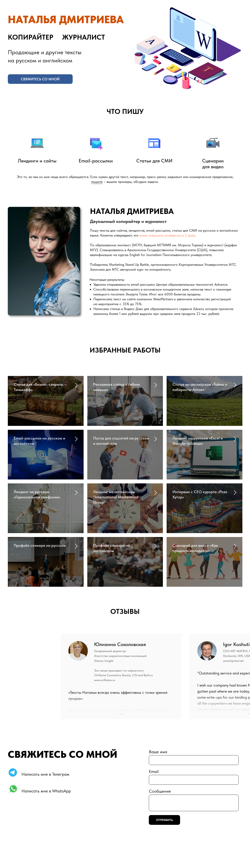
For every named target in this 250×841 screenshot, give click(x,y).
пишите (97, 182)
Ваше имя (158, 751)
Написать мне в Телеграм (45, 774)
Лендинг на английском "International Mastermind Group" (115, 497)
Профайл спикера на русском (40, 545)
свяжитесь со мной (40, 79)
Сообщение (160, 791)
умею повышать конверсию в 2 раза (167, 235)
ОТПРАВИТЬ (164, 820)
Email (154, 771)
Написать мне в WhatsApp (46, 790)
